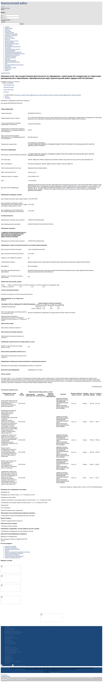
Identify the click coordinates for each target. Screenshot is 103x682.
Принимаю (4, 680)
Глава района (9, 28)
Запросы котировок (10, 546)
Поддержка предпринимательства (15, 53)
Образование (9, 45)
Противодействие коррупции (13, 52)
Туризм (7, 70)
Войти (3, 22)
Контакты (7, 59)
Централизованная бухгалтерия (14, 64)
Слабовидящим (5, 8)
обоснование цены (9, 85)
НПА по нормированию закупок (14, 553)
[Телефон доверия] (11, 603)
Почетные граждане (10, 60)
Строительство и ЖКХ (11, 34)
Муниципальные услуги (11, 41)
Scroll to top (4, 675)
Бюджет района (9, 42)
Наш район (8, 31)
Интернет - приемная (11, 35)
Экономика (8, 48)
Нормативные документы (12, 554)
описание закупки (9, 87)
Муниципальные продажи (12, 549)
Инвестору (8, 69)
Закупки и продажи (10, 57)
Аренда (7, 550)
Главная (7, 27)
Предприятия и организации (13, 661)
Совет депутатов (10, 38)
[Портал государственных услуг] (11, 573)
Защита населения (10, 650)
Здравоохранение (10, 50)
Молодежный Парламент (12, 43)
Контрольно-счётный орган (12, 46)
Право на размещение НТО (13, 557)
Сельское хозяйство (10, 56)
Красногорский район (14, 3)
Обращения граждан (11, 647)
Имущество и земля (10, 67)
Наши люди (8, 657)
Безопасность (9, 36)
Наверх (3, 540)
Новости (7, 29)
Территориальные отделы (12, 49)
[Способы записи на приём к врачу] (11, 591)
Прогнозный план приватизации (14, 556)
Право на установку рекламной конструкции (17, 552)
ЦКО (6, 63)
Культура (7, 39)
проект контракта (8, 89)
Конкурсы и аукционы (13, 81)
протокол (6, 92)
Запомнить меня (5, 20)
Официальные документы (12, 55)
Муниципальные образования (13, 632)
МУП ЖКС (8, 66)
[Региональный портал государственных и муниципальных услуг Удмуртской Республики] (11, 582)
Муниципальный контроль (12, 62)
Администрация (9, 32)
